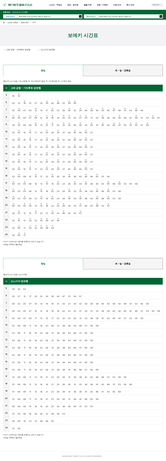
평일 (43, 70)
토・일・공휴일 (123, 70)
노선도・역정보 (13, 22)
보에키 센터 (25, 22)
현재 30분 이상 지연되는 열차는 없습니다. (35, 16)
